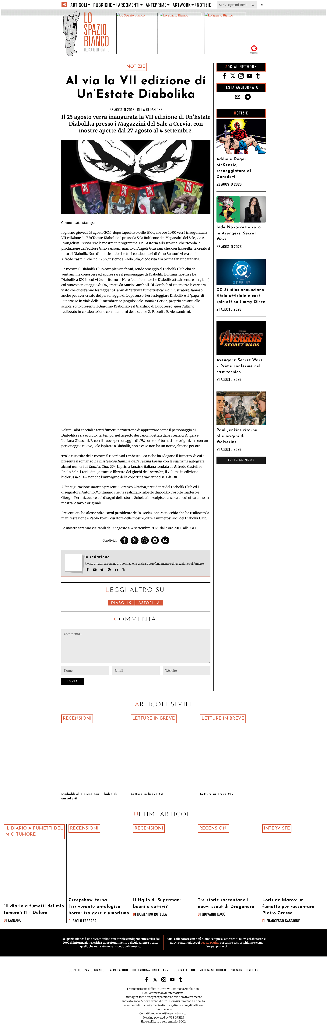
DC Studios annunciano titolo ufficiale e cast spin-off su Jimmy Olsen (240, 296)
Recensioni (77, 718)
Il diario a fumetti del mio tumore (34, 831)
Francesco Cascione (283, 920)
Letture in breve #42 (217, 794)
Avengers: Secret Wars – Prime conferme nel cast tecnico (239, 366)
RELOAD (254, 48)
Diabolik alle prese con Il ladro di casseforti (89, 796)
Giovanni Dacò (213, 914)
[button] (253, 5)
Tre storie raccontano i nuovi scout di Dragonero (226, 903)
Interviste (277, 828)
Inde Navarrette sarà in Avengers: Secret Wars (238, 233)
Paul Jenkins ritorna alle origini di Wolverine (237, 436)
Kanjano (14, 920)
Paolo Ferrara (85, 920)
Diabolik (121, 603)
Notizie (135, 67)
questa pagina (210, 942)
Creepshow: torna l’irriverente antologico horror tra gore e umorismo (99, 906)
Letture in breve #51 (147, 794)
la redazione (151, 109)
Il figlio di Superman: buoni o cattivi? (157, 903)
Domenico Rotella (152, 914)
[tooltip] (124, 540)
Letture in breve (153, 718)
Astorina (149, 603)
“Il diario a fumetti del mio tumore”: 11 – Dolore (34, 909)
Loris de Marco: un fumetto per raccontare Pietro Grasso (288, 906)
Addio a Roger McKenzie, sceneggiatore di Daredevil (233, 168)
